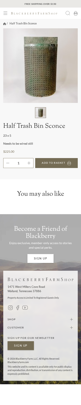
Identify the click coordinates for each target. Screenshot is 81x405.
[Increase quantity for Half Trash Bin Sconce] (30, 163)
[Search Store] (68, 13)
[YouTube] (25, 308)
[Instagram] (10, 308)
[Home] (4, 23)
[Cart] (75, 13)
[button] (5, 13)
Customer (16, 327)
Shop (12, 319)
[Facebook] (18, 308)
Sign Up (40, 258)
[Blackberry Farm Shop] (38, 13)
